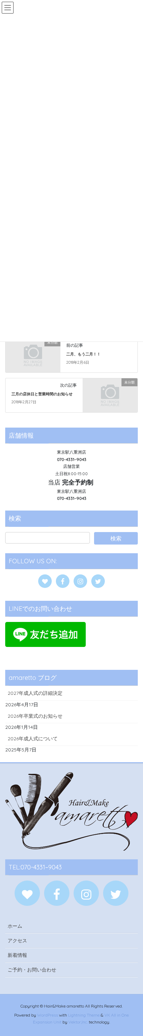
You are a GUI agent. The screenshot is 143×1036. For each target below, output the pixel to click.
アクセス (17, 940)
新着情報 (17, 955)
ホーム (15, 926)
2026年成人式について (33, 738)
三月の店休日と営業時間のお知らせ (42, 393)
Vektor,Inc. (78, 1022)
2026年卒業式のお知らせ (35, 716)
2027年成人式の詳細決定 (35, 693)
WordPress (47, 1015)
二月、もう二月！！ (83, 354)
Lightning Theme (84, 1015)
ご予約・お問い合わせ (32, 970)
